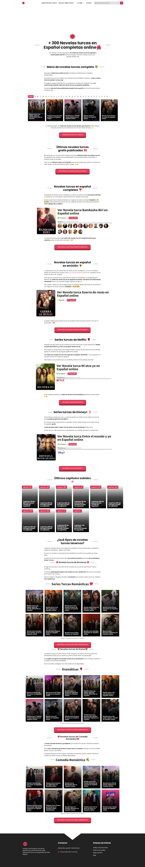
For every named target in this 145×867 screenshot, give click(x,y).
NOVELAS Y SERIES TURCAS (66, 3)
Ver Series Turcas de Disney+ (72, 468)
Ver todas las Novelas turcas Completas (72, 247)
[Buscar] (121, 3)
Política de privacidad (100, 848)
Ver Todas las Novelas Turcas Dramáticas (72, 729)
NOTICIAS (89, 3)
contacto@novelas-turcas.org (68, 852)
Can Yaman (73, 273)
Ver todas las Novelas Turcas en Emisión (72, 329)
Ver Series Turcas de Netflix (72, 402)
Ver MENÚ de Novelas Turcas (72, 134)
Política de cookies (99, 850)
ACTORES (79, 3)
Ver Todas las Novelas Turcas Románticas (72, 644)
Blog (94, 855)
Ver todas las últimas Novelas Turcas (72, 171)
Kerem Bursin (82, 273)
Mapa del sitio (97, 853)
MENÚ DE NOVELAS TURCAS (49, 3)
